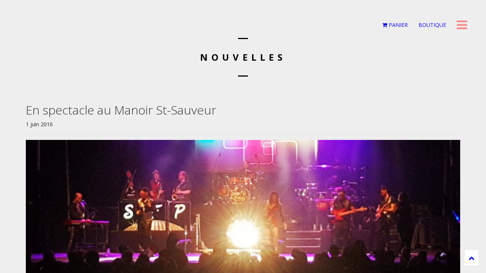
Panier (397, 24)
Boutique (431, 24)
